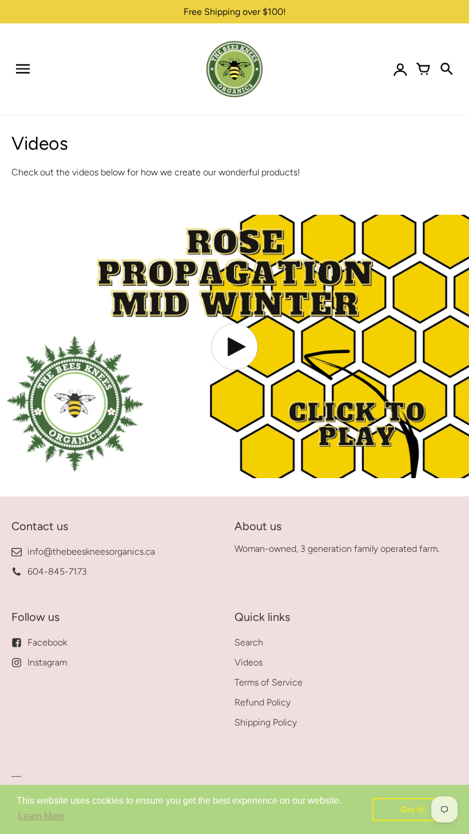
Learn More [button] (41, 816)
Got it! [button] (412, 809)
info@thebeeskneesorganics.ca (91, 551)
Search (248, 642)
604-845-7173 (57, 571)
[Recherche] (446, 69)
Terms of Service (268, 682)
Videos (248, 662)
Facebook (47, 642)
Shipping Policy (265, 722)
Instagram (47, 662)
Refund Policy (262, 702)
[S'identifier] (400, 69)
